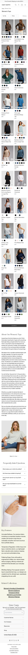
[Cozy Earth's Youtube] (16, 640)
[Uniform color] (2, 85)
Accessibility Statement (14, 650)
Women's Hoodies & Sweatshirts (14, 588)
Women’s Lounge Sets (14, 595)
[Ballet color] (17, 240)
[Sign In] (18, 5)
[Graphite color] (17, 265)
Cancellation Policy (14, 652)
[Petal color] (6, 111)
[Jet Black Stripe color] (2, 215)
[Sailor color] (6, 291)
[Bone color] (19, 62)
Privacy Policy (14, 646)
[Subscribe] (22, 612)
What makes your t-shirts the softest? (12, 469)
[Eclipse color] (17, 62)
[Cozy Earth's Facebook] (12, 640)
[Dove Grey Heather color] (11, 163)
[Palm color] (2, 265)
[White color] (19, 37)
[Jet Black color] (24, 37)
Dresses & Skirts (14, 593)
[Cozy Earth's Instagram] (9, 640)
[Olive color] (4, 37)
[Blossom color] (17, 138)
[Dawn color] (15, 163)
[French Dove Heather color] (9, 215)
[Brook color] (15, 138)
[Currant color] (15, 62)
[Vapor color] (19, 240)
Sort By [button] (4, 16)
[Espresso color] (2, 37)
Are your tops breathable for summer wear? (12, 484)
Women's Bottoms (14, 590)
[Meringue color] (9, 291)
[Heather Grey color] (22, 37)
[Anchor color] (15, 111)
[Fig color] (24, 62)
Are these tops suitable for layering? (12, 473)
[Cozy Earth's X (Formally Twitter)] (14, 640)
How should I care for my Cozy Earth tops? (12, 478)
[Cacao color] (9, 163)
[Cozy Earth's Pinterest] (18, 640)
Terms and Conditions (14, 648)
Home (3, 8)
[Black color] (6, 37)
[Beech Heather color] (2, 163)
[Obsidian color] (17, 37)
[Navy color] (9, 37)
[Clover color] (9, 314)
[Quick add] (12, 33)
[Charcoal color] (11, 37)
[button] (16, 5)
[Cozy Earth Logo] (6, 4)
